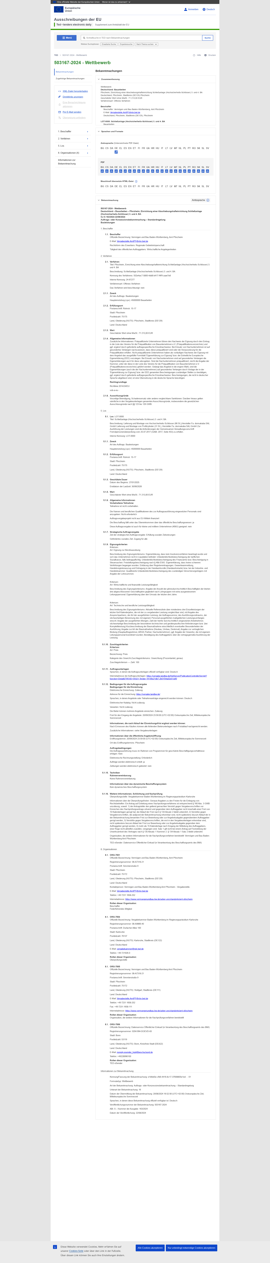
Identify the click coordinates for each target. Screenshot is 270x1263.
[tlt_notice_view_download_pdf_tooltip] (102, 171)
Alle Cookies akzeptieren (150, 1248)
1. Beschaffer (64, 131)
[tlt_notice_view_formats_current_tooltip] (207, 200)
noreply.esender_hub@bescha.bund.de (135, 1052)
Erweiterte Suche (109, 44)
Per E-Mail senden (72, 112)
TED (56, 55)
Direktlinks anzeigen (73, 97)
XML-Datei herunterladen (75, 91)
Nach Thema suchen (145, 44)
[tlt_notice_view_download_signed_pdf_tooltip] (116, 152)
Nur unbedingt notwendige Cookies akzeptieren (191, 1248)
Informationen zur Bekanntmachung (67, 162)
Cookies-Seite (76, 1251)
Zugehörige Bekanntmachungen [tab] (70, 78)
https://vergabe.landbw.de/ (148, 694)
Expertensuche (126, 44)
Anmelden (193, 9)
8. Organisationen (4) (68, 153)
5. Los (61, 146)
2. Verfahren (64, 138)
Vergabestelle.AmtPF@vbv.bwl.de (125, 112)
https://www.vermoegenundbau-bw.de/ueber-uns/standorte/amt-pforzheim (159, 899)
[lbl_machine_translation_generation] (136, 181)
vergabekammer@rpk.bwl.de (130, 949)
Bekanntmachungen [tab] (65, 72)
